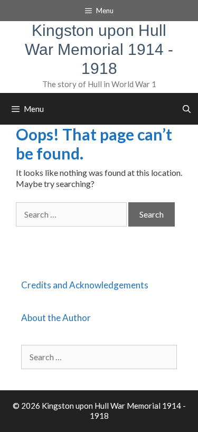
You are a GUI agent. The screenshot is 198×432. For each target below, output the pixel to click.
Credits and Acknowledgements (84, 284)
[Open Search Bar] (186, 109)
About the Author (56, 317)
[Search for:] (72, 214)
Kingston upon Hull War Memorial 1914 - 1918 (99, 49)
